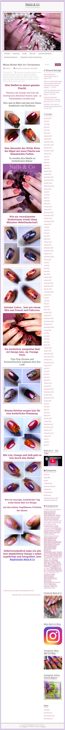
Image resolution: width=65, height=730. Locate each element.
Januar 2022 (47, 280)
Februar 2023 (48, 242)
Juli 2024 (46, 192)
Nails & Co (32, 4)
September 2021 (49, 292)
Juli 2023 (46, 227)
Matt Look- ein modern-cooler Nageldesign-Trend (18, 590)
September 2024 (49, 186)
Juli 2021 (46, 298)
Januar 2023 (47, 245)
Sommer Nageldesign (49, 581)
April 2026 (47, 130)
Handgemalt (54, 532)
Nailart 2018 (55, 558)
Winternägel (33, 68)
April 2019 (47, 377)
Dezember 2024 (48, 177)
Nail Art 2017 (47, 558)
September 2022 (49, 256)
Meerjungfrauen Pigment (51, 536)
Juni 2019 (47, 371)
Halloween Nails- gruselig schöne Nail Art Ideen (27, 594)
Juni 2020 (47, 336)
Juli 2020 (46, 333)
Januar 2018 (47, 421)
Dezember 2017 (48, 424)
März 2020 (47, 345)
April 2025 (47, 165)
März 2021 (47, 309)
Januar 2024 (47, 209)
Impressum (16, 53)
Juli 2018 (46, 403)
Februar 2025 (48, 171)
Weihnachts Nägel (49, 588)
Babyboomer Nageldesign (49, 514)
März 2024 (47, 203)
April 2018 (47, 412)
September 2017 (49, 433)
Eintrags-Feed (48, 712)
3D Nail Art (47, 509)
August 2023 (47, 224)
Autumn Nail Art (20, 72)
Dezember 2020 (48, 318)
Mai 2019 (46, 374)
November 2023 (49, 215)
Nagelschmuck (19, 75)
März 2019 (47, 380)
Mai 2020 (46, 339)
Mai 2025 (46, 162)
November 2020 (49, 321)
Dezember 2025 (48, 142)
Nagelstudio (26, 75)
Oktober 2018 (48, 395)
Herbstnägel (26, 68)
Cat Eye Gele (55, 517)
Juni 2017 (47, 442)
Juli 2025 (46, 156)
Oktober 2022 (48, 253)
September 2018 (49, 398)
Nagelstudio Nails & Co (11, 57)
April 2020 (47, 342)
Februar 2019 (48, 383)
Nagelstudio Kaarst (33, 75)
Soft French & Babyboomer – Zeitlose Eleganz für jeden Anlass (52, 92)
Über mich (33, 53)
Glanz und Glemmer (49, 486)
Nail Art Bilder (51, 560)
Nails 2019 (57, 572)
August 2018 (47, 400)
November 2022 (49, 250)
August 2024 (47, 189)
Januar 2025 (47, 174)
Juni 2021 (47, 300)
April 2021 (47, 306)
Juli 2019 (46, 368)
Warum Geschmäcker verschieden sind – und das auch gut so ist (52, 99)
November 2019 (49, 356)
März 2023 (47, 239)
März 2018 (47, 415)
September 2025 (49, 150)
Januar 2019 (47, 386)
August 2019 (47, 365)
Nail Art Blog (30, 77)
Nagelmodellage (11, 75)
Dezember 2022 (48, 247)
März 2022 (47, 274)
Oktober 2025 (48, 147)
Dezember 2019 (48, 353)
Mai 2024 (46, 197)
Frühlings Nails (51, 524)
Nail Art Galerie (10, 79)
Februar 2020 (48, 348)
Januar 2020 (47, 350)
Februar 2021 (48, 312)
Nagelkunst (5, 75)
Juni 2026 (47, 124)
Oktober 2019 (48, 359)
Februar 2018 (48, 418)
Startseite (7, 53)
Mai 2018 (46, 409)
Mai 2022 (46, 268)
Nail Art (25, 77)
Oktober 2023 (48, 218)
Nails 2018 (51, 572)
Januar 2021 (47, 315)
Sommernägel (48, 492)
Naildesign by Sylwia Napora (27, 79)
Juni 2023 (47, 230)
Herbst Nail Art (26, 74)
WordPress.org (48, 718)
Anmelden (47, 709)
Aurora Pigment (56, 509)
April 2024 (47, 200)
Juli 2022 (46, 262)
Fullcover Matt (20, 74)
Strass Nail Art (21, 81)
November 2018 (49, 392)
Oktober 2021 (48, 289)
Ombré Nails (49, 574)
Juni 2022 (47, 265)
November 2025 (49, 145)
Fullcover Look (13, 74)
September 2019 (49, 362)
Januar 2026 (47, 139)
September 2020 (49, 327)
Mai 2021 (46, 303)
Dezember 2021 (48, 283)
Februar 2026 (48, 136)
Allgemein (47, 474)
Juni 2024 (47, 195)
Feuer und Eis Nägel (36, 72)
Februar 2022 (48, 277)
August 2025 (47, 153)
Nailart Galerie (17, 79)
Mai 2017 (46, 445)
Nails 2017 (36, 79)
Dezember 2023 (48, 212)
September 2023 (49, 221)
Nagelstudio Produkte (18, 77)
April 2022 (47, 271)
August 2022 (47, 259)
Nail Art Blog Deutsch (52, 563)
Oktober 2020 (48, 324)
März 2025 (47, 168)
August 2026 (47, 118)
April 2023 (47, 236)
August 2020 (47, 330)
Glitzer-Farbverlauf (53, 529)
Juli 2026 (46, 121)
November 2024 (49, 180)
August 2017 (47, 436)
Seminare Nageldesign (45, 53)
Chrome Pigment (28, 72)
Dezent (46, 480)
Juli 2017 (46, 439)
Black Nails (19, 68)
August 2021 (47, 295)
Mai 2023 (46, 233)
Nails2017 (8, 68)
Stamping (15, 81)
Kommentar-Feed (49, 715)
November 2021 (49, 286)
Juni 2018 (47, 406)
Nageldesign (33, 74)
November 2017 (49, 427)
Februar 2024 (48, 206)
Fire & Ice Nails (6, 74)
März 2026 (47, 133)
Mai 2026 (46, 127)
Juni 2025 (47, 159)
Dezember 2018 (48, 389)
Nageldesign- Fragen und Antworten (31, 57)
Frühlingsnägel (48, 483)
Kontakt (24, 53)
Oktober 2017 (48, 430)
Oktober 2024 (48, 183)
